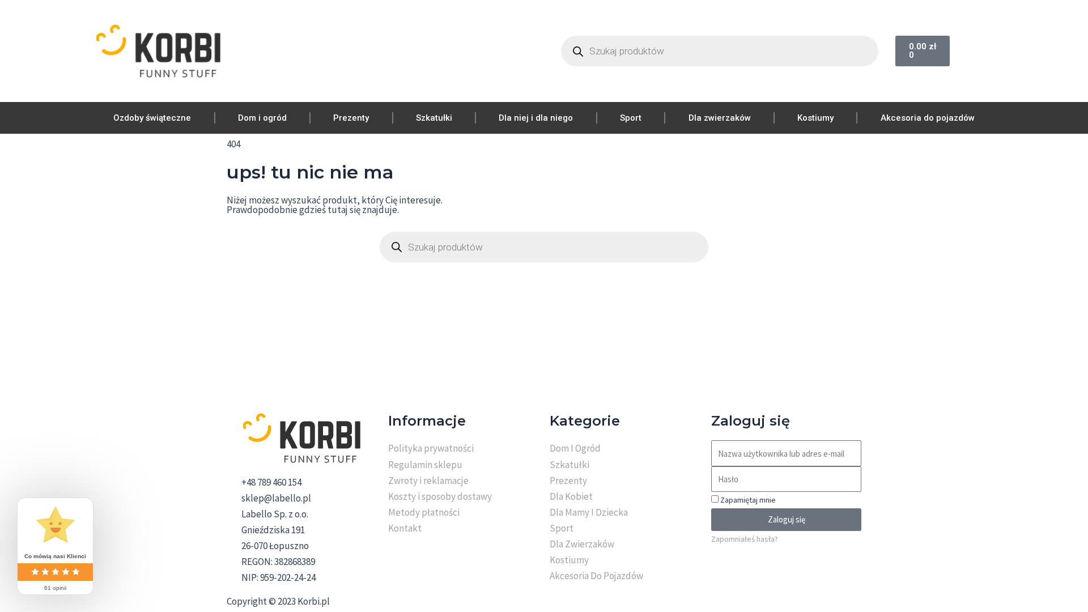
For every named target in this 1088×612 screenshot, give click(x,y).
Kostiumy (815, 118)
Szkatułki (434, 118)
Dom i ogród (262, 118)
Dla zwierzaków (719, 118)
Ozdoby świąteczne (152, 118)
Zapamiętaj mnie (747, 500)
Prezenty (351, 118)
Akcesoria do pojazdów (928, 118)
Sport (630, 118)
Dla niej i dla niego (536, 118)
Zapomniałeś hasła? (744, 539)
